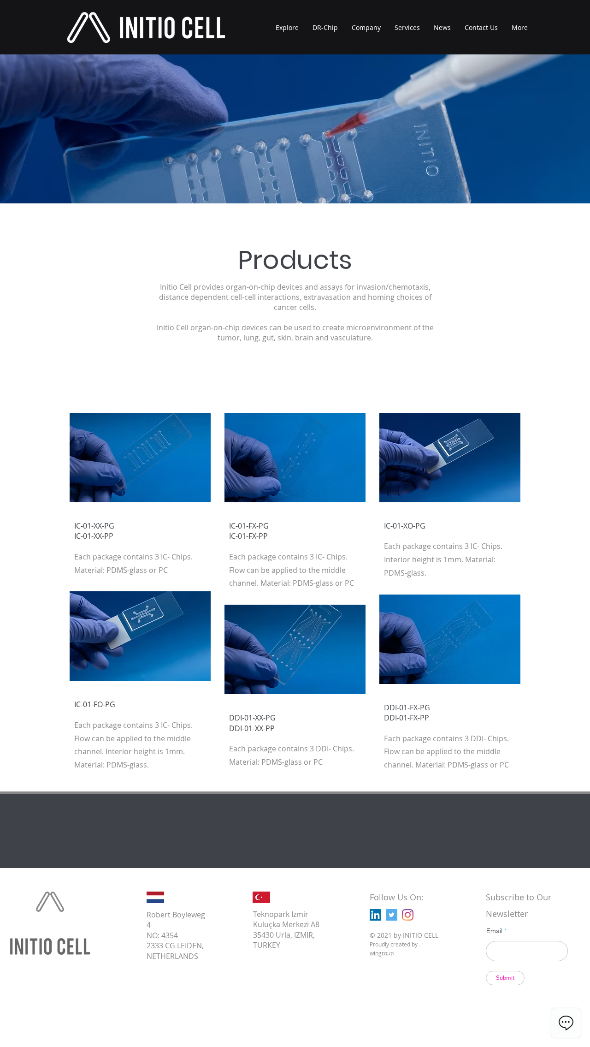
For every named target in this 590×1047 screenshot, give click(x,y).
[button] (520, 27)
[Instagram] (407, 915)
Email (494, 931)
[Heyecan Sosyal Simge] (391, 915)
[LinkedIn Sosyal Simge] (375, 915)
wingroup (382, 953)
